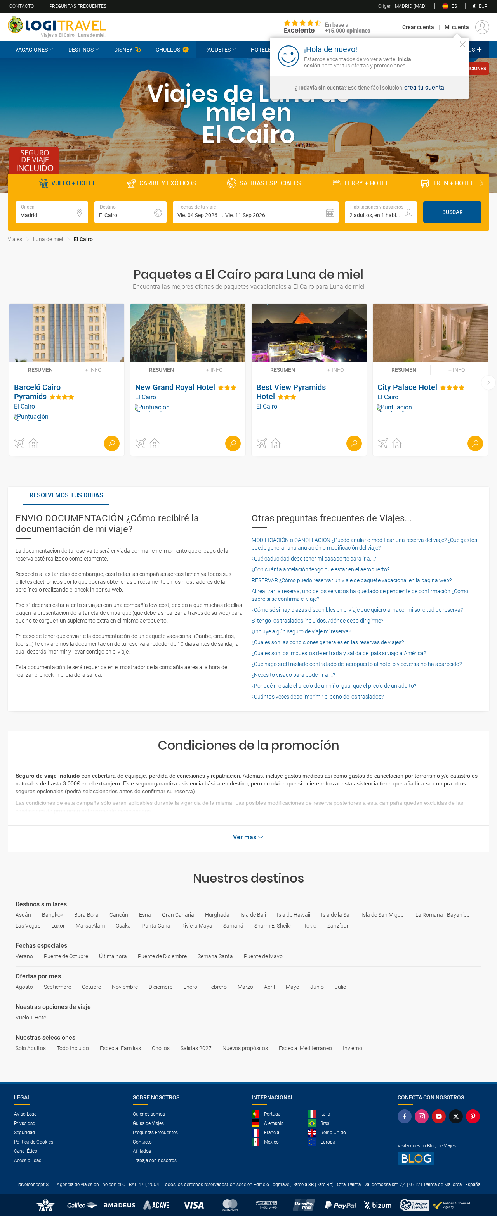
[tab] (66, 496)
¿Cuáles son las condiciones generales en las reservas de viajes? (328, 642)
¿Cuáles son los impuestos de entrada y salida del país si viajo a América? (339, 653)
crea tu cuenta (424, 87)
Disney (123, 50)
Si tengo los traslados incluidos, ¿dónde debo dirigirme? (317, 620)
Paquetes (217, 50)
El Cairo (83, 239)
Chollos (168, 50)
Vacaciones (31, 50)
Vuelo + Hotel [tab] (73, 183)
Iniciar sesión (438, 55)
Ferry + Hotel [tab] (366, 183)
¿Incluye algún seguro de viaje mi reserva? (301, 631)
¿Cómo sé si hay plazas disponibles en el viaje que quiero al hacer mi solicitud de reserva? (357, 610)
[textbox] (52, 212)
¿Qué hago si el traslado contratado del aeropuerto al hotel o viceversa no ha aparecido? (357, 664)
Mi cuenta (457, 27)
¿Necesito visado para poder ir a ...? (293, 675)
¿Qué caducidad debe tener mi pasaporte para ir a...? (314, 558)
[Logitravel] (327, 27)
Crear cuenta (418, 27)
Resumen (40, 370)
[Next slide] (481, 183)
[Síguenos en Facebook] (406, 1116)
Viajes (15, 239)
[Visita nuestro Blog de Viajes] (440, 1158)
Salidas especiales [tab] (270, 183)
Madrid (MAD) (402, 6)
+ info (93, 370)
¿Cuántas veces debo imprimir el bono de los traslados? (318, 696)
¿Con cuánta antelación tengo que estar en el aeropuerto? (320, 569)
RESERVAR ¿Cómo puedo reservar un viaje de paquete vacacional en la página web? (352, 580)
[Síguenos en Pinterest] (474, 1116)
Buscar (452, 212)
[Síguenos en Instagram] (423, 1116)
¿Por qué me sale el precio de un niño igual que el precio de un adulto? (334, 686)
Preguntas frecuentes (77, 6)
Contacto (21, 6)
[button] (256, 212)
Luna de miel (48, 239)
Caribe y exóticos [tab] (167, 183)
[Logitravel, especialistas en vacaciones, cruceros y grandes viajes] (57, 24)
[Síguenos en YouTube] (440, 1116)
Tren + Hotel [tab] (453, 183)
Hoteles (262, 50)
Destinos (81, 50)
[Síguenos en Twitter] (457, 1116)
